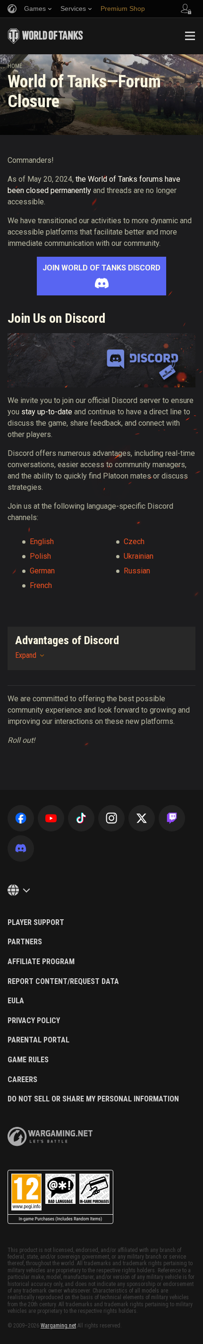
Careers (22, 1079)
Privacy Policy (34, 1020)
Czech (134, 541)
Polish (40, 556)
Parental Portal (38, 1040)
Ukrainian (138, 556)
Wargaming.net (58, 1325)
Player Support (36, 922)
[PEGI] (60, 1197)
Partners (25, 942)
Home (15, 66)
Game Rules (28, 1060)
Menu (189, 35)
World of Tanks (45, 35)
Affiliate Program (41, 962)
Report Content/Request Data (63, 981)
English (42, 541)
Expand (25, 655)
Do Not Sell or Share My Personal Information (93, 1099)
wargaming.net (50, 1136)
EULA (16, 1001)
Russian (137, 570)
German (42, 570)
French (41, 585)
